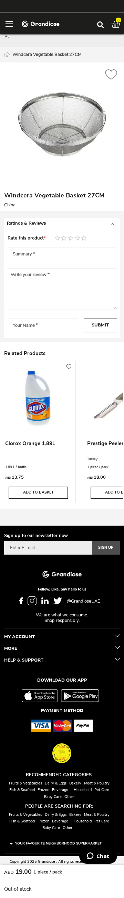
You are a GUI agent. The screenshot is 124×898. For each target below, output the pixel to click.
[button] (111, 75)
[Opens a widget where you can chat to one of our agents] (98, 856)
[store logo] (40, 23)
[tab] (62, 223)
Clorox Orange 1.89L (30, 443)
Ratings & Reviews (26, 223)
